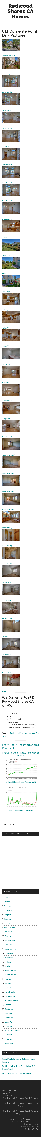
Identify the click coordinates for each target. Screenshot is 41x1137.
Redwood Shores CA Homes (20, 11)
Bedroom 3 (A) (6, 655)
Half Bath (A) (6, 364)
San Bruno (9, 1005)
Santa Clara (9, 1022)
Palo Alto (8, 988)
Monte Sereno (10, 970)
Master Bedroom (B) (8, 473)
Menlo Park (9, 958)
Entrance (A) (6, 74)
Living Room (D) (7, 146)
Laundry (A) (5, 691)
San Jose (8, 1013)
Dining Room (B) (7, 183)
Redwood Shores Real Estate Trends (20, 1113)
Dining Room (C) (7, 201)
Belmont (7, 902)
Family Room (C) (7, 419)
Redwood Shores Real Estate (20, 1098)
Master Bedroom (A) (8, 455)
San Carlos (9, 1009)
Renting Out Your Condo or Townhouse (16, 1073)
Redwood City (10, 996)
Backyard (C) (6, 292)
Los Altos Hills (10, 949)
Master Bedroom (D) (8, 509)
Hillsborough (10, 940)
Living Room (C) (7, 128)
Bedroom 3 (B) (6, 673)
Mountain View (10, 975)
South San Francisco (12, 1031)
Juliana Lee (14, 1119)
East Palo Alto (9, 928)
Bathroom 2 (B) (7, 636)
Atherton (7, 898)
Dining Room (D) (7, 219)
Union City (9, 1039)
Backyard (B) (6, 273)
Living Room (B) (7, 110)
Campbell (7, 915)
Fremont (8, 936)
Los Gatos (9, 953)
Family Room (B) (7, 400)
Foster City (8, 932)
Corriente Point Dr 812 (9, 56)
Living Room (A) (7, 92)
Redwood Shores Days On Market (20, 810)
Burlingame (8, 910)
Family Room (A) (7, 382)
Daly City (7, 923)
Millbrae (8, 962)
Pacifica (8, 983)
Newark (8, 979)
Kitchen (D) (5, 346)
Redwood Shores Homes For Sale (20, 1105)
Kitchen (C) (5, 328)
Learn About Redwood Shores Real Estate (20, 746)
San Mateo (9, 1018)
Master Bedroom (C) (8, 491)
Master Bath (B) (7, 546)
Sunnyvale (9, 1035)
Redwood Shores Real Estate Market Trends (20, 754)
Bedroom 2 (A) (6, 582)
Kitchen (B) (5, 310)
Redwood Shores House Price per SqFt (20, 782)
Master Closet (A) (7, 564)
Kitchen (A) (5, 237)
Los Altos (8, 945)
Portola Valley (10, 992)
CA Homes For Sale (32, 1129)
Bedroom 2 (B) (6, 600)
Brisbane (7, 906)
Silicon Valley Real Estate (30, 1127)
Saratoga (8, 1026)
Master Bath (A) (7, 528)
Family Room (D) (7, 437)
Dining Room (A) (7, 164)
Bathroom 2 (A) (7, 618)
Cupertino (7, 919)
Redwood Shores (11, 1000)
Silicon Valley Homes (31, 1124)
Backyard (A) (6, 255)
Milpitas (8, 966)
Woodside (9, 1043)
